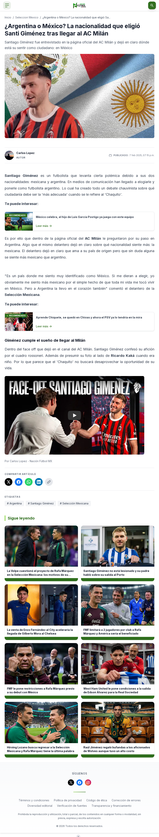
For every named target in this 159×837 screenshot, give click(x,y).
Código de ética (96, 800)
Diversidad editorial (40, 805)
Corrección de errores (126, 800)
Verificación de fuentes (72, 805)
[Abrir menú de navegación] (7, 5)
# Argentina (14, 503)
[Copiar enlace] (49, 482)
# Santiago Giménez (41, 503)
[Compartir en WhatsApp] (29, 482)
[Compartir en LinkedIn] (39, 482)
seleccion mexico (26, 17)
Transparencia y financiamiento (111, 805)
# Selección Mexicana (74, 503)
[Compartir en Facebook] (18, 482)
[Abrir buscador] (152, 5)
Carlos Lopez (25, 153)
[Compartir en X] (8, 482)
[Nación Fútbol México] (80, 5)
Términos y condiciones (34, 800)
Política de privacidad (68, 800)
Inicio (8, 17)
